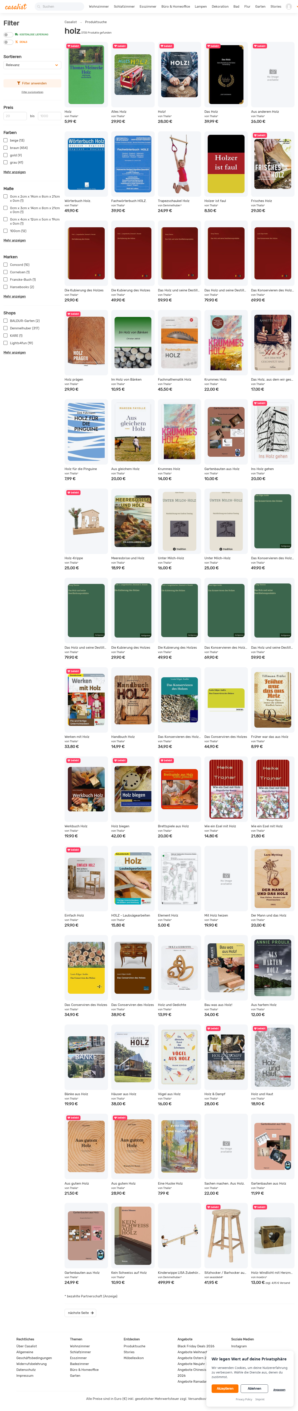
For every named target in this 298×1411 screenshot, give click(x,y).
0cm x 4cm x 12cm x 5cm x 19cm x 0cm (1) (35, 221)
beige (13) (17, 140)
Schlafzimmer (124, 7)
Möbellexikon (134, 1358)
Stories (276, 7)
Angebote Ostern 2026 (195, 1358)
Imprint (259, 1399)
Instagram (239, 1346)
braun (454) (19, 148)
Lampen (201, 7)
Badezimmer (79, 1364)
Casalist (71, 22)
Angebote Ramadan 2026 (197, 1382)
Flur (247, 7)
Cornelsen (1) (20, 272)
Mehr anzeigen (14, 172)
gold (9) (16, 155)
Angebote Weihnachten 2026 (200, 1352)
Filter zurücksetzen (32, 92)
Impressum (24, 1376)
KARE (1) (16, 336)
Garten (260, 7)
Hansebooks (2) (22, 287)
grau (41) (16, 162)
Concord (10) (19, 265)
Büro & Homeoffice (175, 7)
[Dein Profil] (289, 6)
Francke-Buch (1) (23, 280)
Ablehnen (254, 1388)
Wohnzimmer (99, 7)
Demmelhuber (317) (24, 328)
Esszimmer (148, 7)
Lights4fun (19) (21, 343)
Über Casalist (26, 1346)
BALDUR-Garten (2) (25, 321)
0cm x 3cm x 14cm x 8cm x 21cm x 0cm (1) (35, 210)
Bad (236, 7)
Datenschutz (26, 1370)
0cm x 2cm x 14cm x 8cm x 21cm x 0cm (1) (35, 199)
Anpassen (279, 1389)
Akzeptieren (225, 1388)
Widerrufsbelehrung (31, 1364)
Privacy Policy (244, 1399)
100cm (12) (18, 231)
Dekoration (220, 7)
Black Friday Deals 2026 (196, 1346)
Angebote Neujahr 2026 (196, 1364)
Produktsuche (96, 22)
